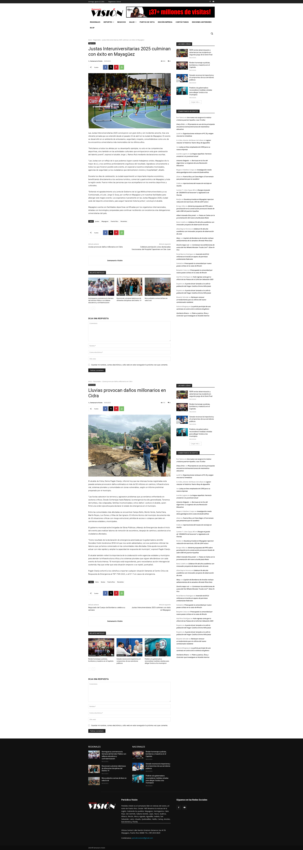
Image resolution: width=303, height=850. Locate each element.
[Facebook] (210, 1)
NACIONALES (138, 746)
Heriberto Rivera (182, 313)
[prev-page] (89, 308)
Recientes (124, 221)
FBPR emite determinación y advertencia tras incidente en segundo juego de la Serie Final (200, 52)
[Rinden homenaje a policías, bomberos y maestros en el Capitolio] (182, 66)
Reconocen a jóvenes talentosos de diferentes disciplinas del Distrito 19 (114, 768)
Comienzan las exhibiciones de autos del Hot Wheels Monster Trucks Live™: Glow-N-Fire (195, 247)
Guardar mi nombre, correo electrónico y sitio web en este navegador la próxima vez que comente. (129, 365)
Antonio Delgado (182, 160)
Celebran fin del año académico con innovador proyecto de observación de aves (195, 231)
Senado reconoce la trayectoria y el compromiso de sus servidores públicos (201, 77)
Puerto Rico (114, 221)
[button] (212, 33)
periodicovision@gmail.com (142, 838)
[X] (110, 67)
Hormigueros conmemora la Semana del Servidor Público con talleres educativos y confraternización (100, 300)
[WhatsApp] (121, 67)
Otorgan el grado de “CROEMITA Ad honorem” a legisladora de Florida (193, 192)
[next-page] (93, 308)
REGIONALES (94, 746)
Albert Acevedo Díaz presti (186, 215)
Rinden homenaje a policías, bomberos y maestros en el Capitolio (199, 65)
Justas (97, 221)
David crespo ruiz (182, 245)
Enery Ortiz (180, 124)
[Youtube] (213, 1)
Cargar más (195, 102)
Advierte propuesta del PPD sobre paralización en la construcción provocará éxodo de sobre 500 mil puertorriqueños (195, 208)
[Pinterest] (116, 67)
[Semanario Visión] (98, 260)
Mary (178, 238)
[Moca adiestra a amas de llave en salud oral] (158, 287)
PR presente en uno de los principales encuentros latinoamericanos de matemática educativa (195, 126)
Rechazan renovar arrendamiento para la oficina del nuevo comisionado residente (191, 299)
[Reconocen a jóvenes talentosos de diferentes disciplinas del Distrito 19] (130, 287)
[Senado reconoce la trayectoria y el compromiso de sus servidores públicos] (182, 78)
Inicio (90, 40)
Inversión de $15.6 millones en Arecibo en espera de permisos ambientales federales (192, 256)
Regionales (97, 40)
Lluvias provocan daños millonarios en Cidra (105, 247)
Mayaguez (105, 221)
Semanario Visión (96, 61)
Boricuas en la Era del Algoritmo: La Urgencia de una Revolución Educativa (192, 163)
